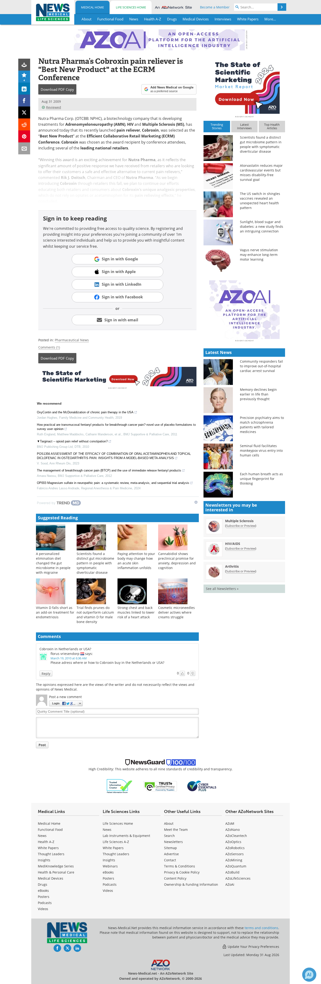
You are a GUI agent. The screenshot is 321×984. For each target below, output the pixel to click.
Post (42, 745)
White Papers (48, 848)
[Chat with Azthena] (309, 975)
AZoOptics (233, 842)
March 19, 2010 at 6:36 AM (69, 658)
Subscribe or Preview (240, 526)
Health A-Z (46, 842)
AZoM (229, 823)
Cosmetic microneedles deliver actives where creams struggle (176, 612)
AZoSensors (234, 854)
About (168, 823)
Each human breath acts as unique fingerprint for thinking (261, 479)
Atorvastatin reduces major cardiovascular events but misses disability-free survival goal (261, 172)
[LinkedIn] (24, 89)
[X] (24, 112)
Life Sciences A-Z (116, 842)
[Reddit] (24, 124)
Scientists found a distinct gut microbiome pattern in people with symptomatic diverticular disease (95, 563)
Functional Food (50, 829)
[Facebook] (24, 100)
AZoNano (232, 829)
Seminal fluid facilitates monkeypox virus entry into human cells (261, 450)
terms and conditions (261, 928)
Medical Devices (50, 878)
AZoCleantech (236, 835)
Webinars (110, 866)
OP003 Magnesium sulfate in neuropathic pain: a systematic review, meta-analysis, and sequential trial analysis (113, 483)
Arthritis (232, 566)
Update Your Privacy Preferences (253, 946)
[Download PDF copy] (24, 65)
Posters (43, 896)
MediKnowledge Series (56, 866)
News (42, 835)
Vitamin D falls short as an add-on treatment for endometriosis (55, 612)
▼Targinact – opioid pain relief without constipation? (72, 441)
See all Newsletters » (222, 588)
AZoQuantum (235, 866)
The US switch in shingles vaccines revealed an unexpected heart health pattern (260, 200)
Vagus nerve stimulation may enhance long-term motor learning (259, 255)
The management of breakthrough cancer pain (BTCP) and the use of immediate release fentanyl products (109, 470)
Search (169, 835)
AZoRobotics (235, 848)
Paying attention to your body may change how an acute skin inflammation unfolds (136, 560)
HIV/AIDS (232, 543)
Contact (170, 860)
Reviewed (53, 107)
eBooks (43, 890)
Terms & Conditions (179, 866)
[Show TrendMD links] (196, 502)
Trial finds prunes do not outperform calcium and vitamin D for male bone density (95, 614)
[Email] (24, 148)
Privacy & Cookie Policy (182, 872)
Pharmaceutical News (72, 340)
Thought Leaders (51, 854)
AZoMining (233, 860)
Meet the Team (176, 829)
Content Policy (175, 878)
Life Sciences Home (131, 7)
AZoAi (229, 884)
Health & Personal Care (56, 872)
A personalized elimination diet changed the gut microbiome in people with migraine (53, 563)
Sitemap (170, 848)
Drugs (42, 884)
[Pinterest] (24, 136)
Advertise (171, 854)
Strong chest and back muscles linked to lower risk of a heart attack (136, 612)
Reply (46, 673)
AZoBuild (232, 872)
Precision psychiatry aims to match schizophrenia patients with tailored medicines (262, 424)
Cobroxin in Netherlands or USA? (65, 649)
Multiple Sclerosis (239, 521)
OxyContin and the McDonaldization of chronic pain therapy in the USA (85, 412)
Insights (44, 860)
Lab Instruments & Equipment (126, 835)
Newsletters (173, 842)
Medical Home (92, 7)
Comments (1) (49, 347)
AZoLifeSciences (238, 878)
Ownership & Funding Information (191, 884)
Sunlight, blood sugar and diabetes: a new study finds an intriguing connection (261, 226)
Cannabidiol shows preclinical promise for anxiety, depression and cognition (177, 560)
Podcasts (45, 902)
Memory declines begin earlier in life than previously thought (258, 394)
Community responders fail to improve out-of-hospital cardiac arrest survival (261, 366)
